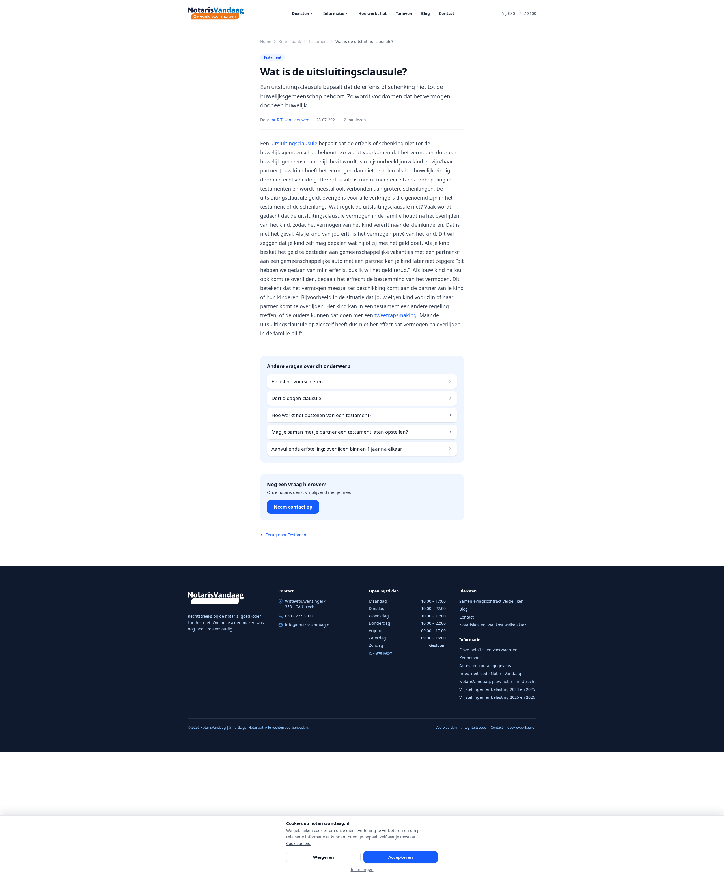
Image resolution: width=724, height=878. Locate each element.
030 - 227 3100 (299, 616)
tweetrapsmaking (395, 315)
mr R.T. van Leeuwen (289, 119)
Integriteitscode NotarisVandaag (490, 673)
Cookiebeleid (298, 843)
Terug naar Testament (287, 534)
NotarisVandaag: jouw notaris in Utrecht (497, 681)
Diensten (300, 13)
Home (265, 41)
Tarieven (404, 13)
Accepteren (400, 857)
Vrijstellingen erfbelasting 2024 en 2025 (497, 689)
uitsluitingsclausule (293, 143)
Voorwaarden (446, 727)
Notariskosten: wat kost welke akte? (492, 625)
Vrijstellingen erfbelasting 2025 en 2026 (497, 697)
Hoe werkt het (372, 13)
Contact (446, 13)
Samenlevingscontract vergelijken (491, 601)
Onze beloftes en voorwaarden (488, 649)
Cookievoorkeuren (521, 727)
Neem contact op (293, 507)
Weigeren (323, 857)
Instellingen (362, 869)
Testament (318, 41)
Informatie (333, 13)
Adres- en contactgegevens (485, 665)
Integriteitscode (473, 727)
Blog (425, 13)
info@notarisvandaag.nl (308, 625)
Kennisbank (290, 41)
